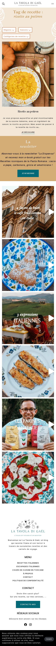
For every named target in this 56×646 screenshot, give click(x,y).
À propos (28, 573)
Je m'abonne (28, 173)
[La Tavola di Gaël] (28, 4)
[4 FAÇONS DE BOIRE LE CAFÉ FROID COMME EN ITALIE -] (28, 212)
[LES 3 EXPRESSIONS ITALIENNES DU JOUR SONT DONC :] (28, 318)
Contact (28, 577)
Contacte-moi (28, 604)
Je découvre (28, 132)
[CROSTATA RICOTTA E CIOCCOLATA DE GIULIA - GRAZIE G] (28, 265)
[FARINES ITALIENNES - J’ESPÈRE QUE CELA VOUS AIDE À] (28, 424)
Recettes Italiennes (28, 563)
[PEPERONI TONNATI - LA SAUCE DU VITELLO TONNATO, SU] (28, 478)
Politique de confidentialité (28, 580)
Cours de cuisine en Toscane (28, 570)
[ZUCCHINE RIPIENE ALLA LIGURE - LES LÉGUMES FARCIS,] (28, 371)
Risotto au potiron (28, 111)
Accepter (49, 639)
